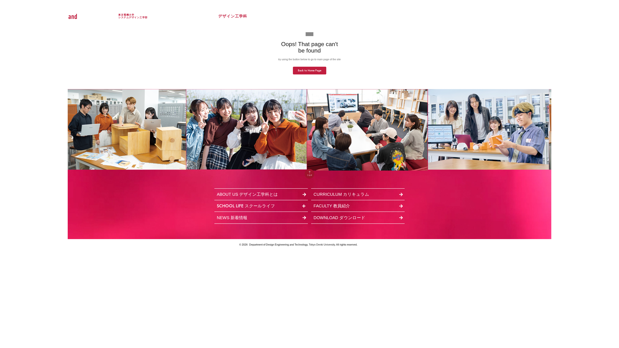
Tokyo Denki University (322, 244)
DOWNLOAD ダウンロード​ (339, 217)
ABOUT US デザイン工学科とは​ (247, 194)
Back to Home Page (309, 70)
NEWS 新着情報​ (232, 217)
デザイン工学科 (232, 16)
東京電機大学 (126, 14)
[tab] (261, 206)
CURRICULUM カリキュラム (341, 194)
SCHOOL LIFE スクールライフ (246, 205)
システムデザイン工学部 (133, 17)
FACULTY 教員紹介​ (332, 205)
